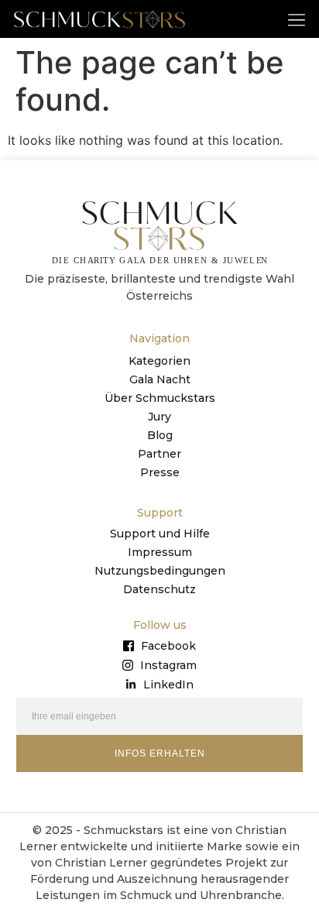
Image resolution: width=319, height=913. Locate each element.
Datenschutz (159, 589)
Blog (160, 435)
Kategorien (159, 361)
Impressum (160, 552)
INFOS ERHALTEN (160, 753)
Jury (159, 417)
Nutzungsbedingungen (159, 571)
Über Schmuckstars (160, 398)
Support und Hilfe (160, 534)
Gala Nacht (159, 379)
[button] (297, 19)
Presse (160, 472)
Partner (159, 454)
